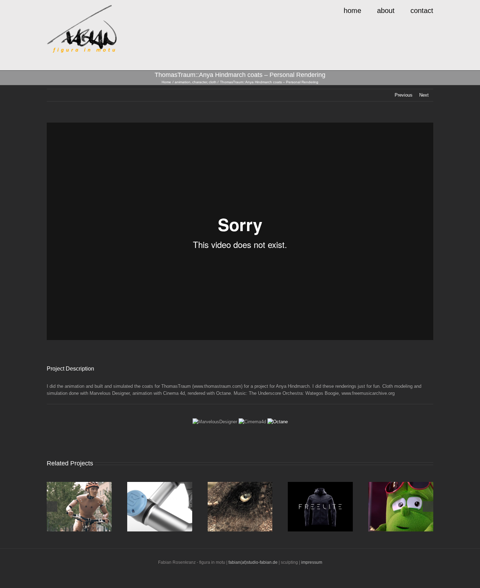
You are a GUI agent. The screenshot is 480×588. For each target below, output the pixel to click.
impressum (311, 562)
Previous (404, 95)
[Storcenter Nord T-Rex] (240, 507)
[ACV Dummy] (79, 507)
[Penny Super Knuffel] (400, 507)
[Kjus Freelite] (320, 507)
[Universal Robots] (159, 507)
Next (424, 95)
